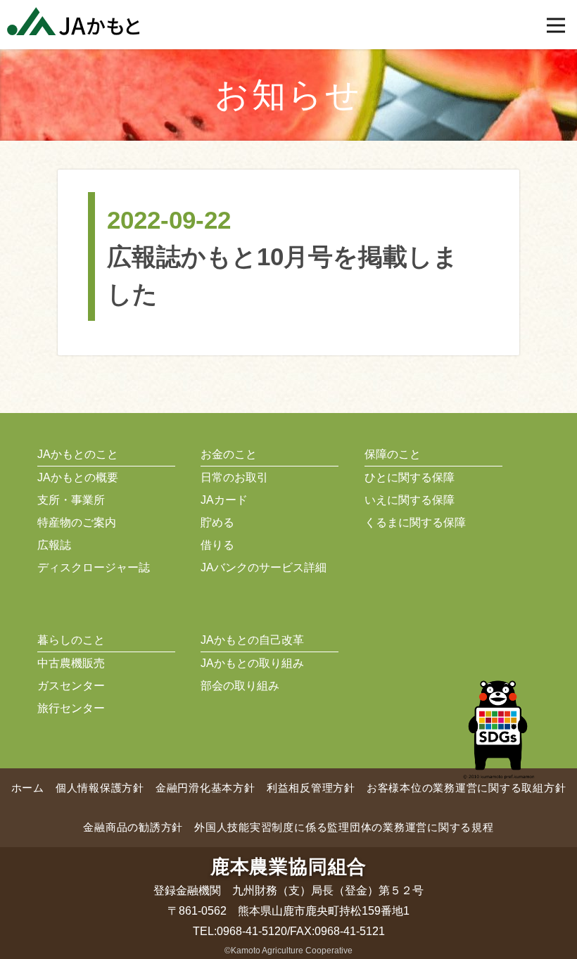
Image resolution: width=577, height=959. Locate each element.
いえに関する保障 (409, 500)
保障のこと (392, 454)
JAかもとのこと (77, 454)
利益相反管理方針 (311, 788)
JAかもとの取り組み (252, 663)
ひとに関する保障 (409, 477)
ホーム (27, 788)
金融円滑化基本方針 (205, 788)
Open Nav (556, 25)
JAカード (224, 500)
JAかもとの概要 (77, 477)
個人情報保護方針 (100, 788)
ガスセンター (71, 686)
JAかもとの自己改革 (252, 640)
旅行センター (71, 708)
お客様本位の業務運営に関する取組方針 (466, 788)
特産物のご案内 (76, 522)
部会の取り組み (240, 686)
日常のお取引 (234, 477)
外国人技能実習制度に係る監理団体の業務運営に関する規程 (343, 827)
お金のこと (229, 454)
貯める (217, 522)
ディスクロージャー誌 (93, 567)
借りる (217, 545)
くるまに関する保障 (415, 522)
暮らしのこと (71, 640)
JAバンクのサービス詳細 (263, 567)
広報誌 (54, 545)
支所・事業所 (71, 500)
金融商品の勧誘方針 (133, 827)
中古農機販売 (71, 663)
